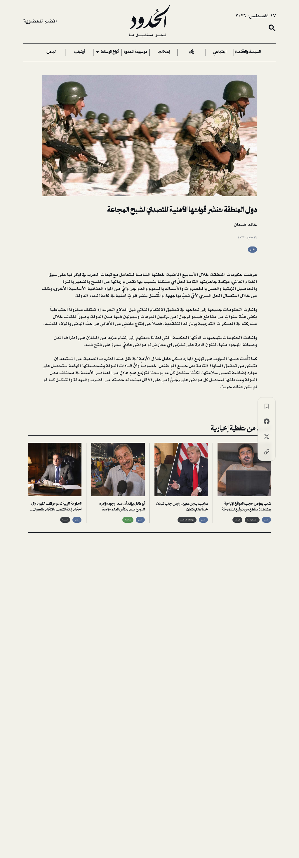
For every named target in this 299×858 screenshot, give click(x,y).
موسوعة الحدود (135, 52)
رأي (191, 52)
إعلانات (164, 52)
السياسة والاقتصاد (248, 52)
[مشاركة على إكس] (267, 437)
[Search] (272, 28)
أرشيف (79, 52)
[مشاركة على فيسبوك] (267, 421)
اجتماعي (219, 52)
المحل (51, 52)
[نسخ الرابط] (267, 452)
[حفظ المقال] (267, 406)
